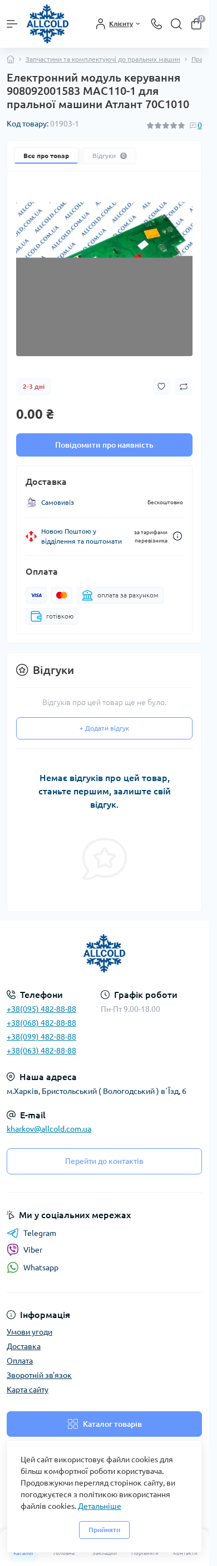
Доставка (24, 1346)
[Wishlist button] (161, 386)
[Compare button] (184, 387)
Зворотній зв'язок (39, 1375)
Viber (32, 1249)
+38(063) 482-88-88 (41, 1050)
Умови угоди (29, 1331)
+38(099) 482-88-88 (41, 1036)
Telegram (39, 1233)
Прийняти (104, 1529)
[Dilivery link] (177, 536)
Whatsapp (40, 1267)
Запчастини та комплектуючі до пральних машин (103, 59)
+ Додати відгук (104, 728)
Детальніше (99, 1506)
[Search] (176, 23)
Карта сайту (27, 1389)
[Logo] (47, 23)
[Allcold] (104, 953)
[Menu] (12, 24)
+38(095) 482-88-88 (41, 1009)
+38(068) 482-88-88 (41, 1022)
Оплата (20, 1360)
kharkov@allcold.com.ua (49, 1128)
